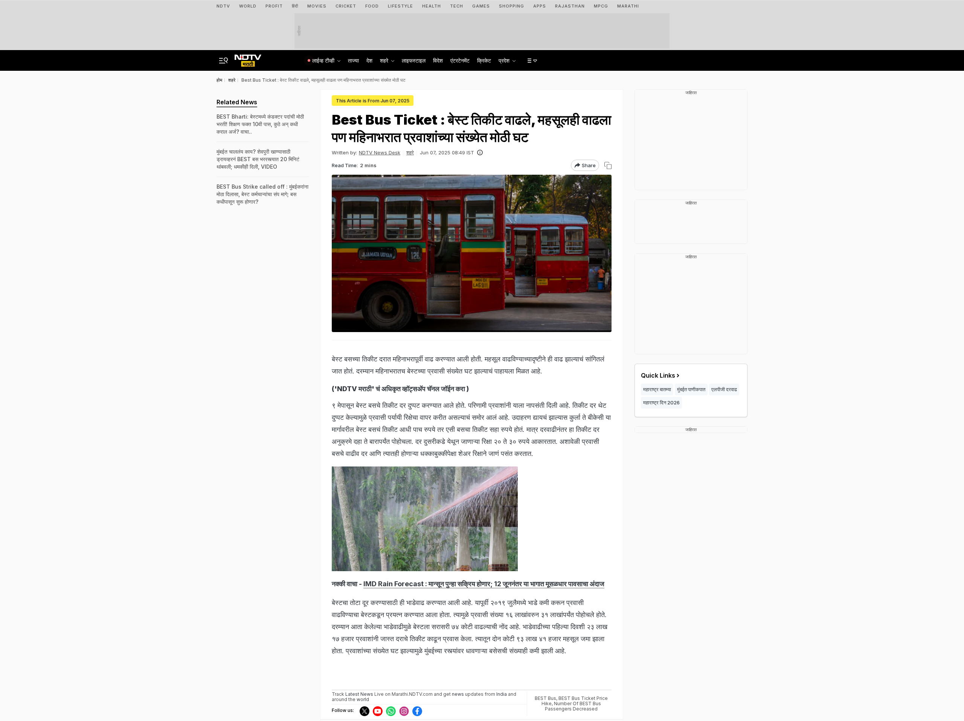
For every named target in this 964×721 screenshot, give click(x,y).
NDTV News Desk (379, 152)
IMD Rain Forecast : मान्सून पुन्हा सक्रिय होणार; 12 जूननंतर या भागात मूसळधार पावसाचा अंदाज (483, 584)
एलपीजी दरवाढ (724, 389)
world (363, 699)
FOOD (372, 6)
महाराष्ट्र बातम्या (657, 389)
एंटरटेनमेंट (460, 60)
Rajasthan (570, 6)
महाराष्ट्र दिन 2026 (661, 402)
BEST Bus (545, 698)
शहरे (410, 152)
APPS (539, 6)
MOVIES (316, 6)
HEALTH (431, 6)
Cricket (346, 6)
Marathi (628, 6)
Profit (274, 6)
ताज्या (353, 60)
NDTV (223, 6)
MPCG (601, 6)
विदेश (438, 60)
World (247, 6)
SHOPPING (511, 6)
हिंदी (295, 6)
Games (481, 6)
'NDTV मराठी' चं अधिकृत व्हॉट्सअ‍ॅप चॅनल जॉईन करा (400, 389)
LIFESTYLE (400, 6)
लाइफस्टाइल (414, 60)
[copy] (608, 165)
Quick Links (658, 375)
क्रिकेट (484, 60)
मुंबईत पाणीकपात (691, 389)
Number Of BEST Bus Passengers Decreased (573, 706)
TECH (456, 6)
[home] (248, 58)
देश (369, 60)
